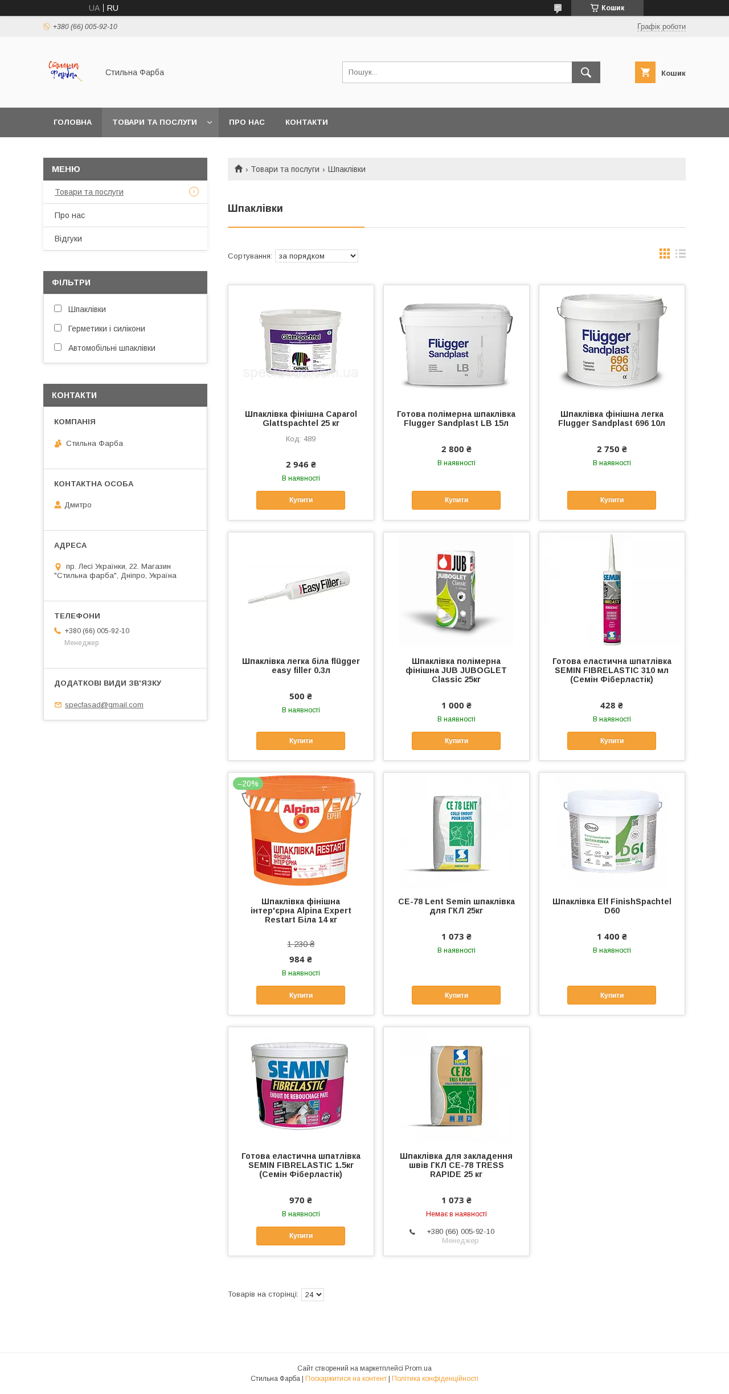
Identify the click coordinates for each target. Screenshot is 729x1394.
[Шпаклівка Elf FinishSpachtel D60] (612, 830)
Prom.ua (418, 1368)
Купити (301, 500)
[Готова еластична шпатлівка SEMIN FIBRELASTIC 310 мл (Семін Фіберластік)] (612, 589)
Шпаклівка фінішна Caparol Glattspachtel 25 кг (301, 418)
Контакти (306, 122)
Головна (73, 122)
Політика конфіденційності (435, 1379)
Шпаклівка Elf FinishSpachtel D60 (611, 906)
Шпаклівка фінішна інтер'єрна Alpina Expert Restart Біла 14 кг (301, 910)
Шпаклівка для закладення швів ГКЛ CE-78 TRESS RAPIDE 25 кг (456, 1165)
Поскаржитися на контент (346, 1379)
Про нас (247, 122)
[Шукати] (586, 72)
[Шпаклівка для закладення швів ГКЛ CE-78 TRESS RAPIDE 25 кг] (456, 1084)
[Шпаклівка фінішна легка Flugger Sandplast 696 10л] (612, 342)
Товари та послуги (154, 122)
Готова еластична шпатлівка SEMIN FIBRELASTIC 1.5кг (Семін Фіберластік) (301, 1165)
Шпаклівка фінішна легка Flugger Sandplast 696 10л (611, 418)
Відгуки (68, 238)
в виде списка (680, 256)
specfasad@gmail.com (104, 704)
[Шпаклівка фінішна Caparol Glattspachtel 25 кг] (301, 342)
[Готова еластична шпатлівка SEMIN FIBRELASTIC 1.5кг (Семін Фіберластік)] (301, 1084)
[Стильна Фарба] (67, 92)
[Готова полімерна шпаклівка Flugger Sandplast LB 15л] (456, 342)
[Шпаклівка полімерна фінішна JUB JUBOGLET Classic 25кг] (456, 589)
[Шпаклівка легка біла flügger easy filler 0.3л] (301, 589)
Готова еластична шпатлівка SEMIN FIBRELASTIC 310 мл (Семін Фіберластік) (611, 670)
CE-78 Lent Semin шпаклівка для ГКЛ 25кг (456, 906)
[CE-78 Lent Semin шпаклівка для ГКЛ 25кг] (456, 830)
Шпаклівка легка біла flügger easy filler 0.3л (301, 666)
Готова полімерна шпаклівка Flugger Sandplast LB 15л (456, 418)
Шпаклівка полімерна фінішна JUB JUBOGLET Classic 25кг (456, 670)
